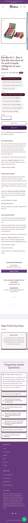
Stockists (5, 462)
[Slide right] (17, 52)
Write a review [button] (14, 271)
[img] (14, 282)
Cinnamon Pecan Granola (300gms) (12, 108)
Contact (5, 465)
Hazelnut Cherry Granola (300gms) (12, 104)
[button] (3, 6)
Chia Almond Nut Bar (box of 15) (11, 78)
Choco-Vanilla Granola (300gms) (11, 97)
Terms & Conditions (8, 474)
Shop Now (3, 329)
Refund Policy (6, 481)
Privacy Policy (6, 478)
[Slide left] (10, 52)
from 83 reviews (13, 284)
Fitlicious (11, 520)
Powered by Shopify (18, 520)
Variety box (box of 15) (9, 88)
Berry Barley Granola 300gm (10, 111)
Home (4, 448)
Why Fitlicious (6, 452)
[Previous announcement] (2, 2)
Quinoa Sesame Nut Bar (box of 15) (12, 85)
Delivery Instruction (8, 485)
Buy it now (14, 127)
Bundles (5, 455)
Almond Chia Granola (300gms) (11, 101)
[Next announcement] (25, 2)
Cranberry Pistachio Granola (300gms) (13, 94)
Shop (4, 458)
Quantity (3, 114)
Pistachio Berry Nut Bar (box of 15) (12, 82)
